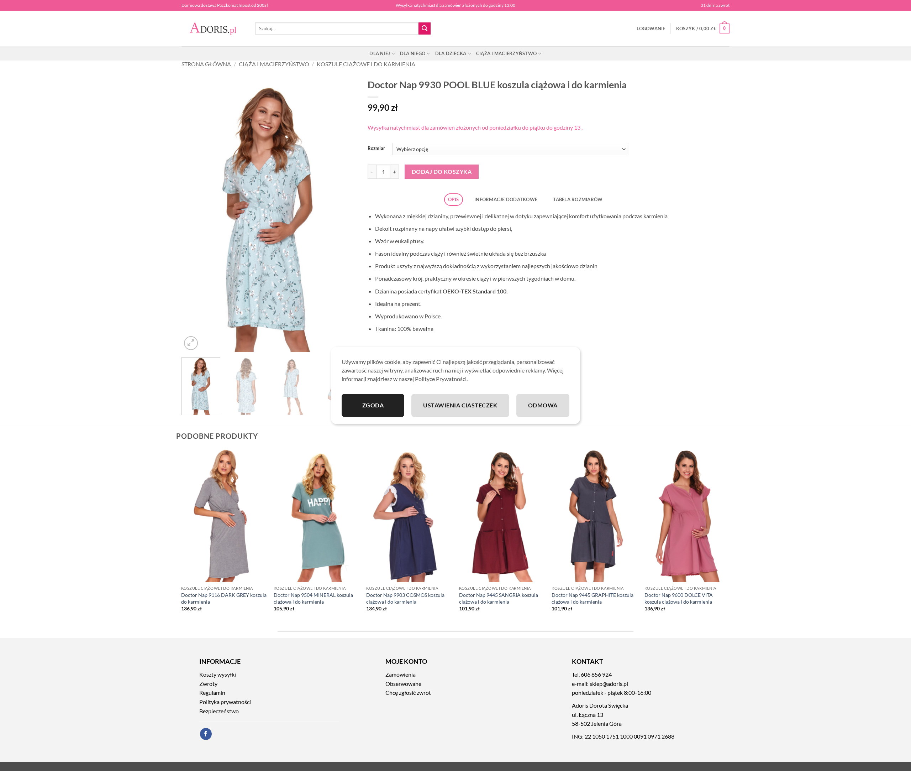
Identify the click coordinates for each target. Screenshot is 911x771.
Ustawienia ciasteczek (460, 405)
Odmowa (543, 405)
